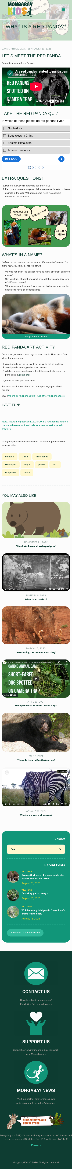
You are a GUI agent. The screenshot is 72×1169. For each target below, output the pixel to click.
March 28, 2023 (36, 648)
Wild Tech (26, 872)
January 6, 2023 (36, 595)
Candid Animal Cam (13, 48)
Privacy (36, 1145)
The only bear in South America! (36, 760)
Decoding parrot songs (34, 893)
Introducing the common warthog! (36, 652)
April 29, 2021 (36, 701)
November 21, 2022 (36, 542)
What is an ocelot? (36, 599)
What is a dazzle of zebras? (36, 815)
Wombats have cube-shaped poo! (36, 546)
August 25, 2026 (30, 883)
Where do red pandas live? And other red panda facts (36, 396)
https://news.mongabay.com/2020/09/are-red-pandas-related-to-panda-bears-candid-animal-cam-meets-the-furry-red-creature (35, 425)
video (27, 472)
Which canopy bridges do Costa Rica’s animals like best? (43, 912)
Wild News (27, 890)
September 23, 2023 (39, 48)
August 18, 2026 (30, 918)
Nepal (27, 464)
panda (41, 464)
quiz (55, 464)
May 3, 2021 (36, 756)
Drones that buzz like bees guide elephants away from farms (42, 877)
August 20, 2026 (30, 898)
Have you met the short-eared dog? (36, 705)
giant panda (24, 374)
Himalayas (10, 464)
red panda (10, 472)
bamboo (9, 456)
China (25, 456)
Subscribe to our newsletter (25, 932)
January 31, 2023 (36, 811)
